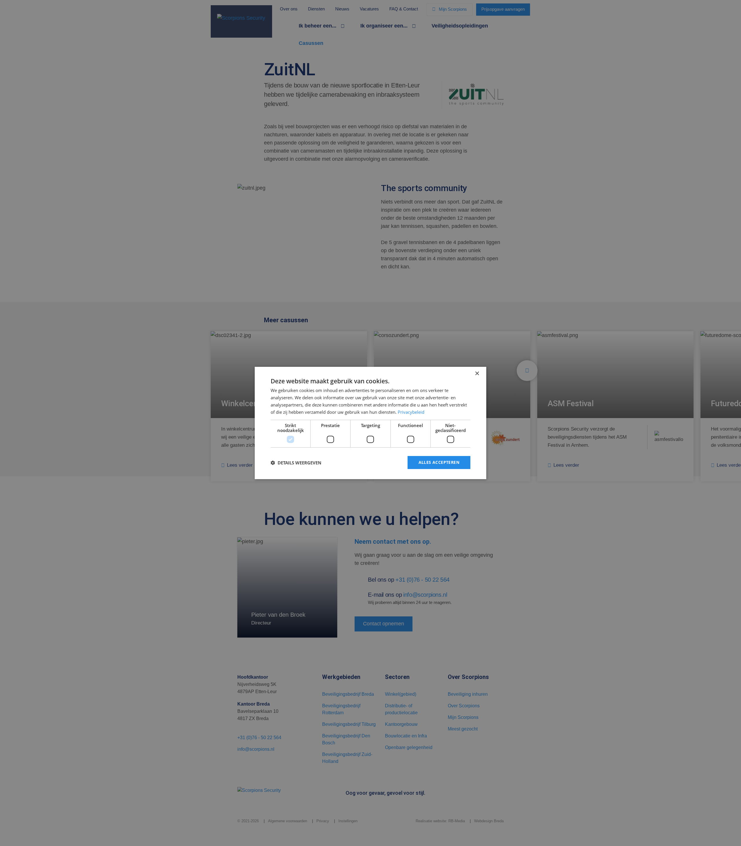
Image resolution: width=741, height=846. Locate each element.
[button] (296, 462)
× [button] (477, 373)
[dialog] (370, 423)
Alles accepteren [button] (439, 462)
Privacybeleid (411, 412)
